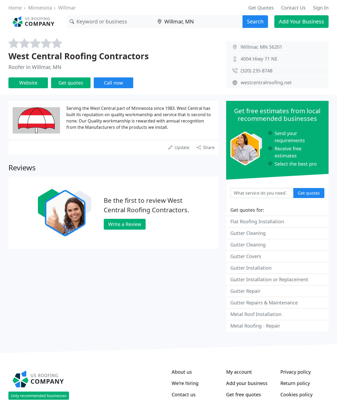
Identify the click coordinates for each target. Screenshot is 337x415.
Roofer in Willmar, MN (34, 67)
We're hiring (185, 383)
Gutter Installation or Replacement (269, 279)
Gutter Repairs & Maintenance (264, 302)
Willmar (67, 7)
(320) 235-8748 (256, 70)
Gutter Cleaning (248, 233)
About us (182, 372)
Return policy (295, 383)
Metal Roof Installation (255, 314)
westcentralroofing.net (266, 82)
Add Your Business (301, 21)
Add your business (246, 383)
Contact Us (293, 7)
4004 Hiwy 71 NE (259, 59)
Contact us (184, 394)
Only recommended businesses (39, 395)
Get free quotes (243, 394)
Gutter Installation (251, 268)
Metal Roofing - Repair (255, 326)
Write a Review (124, 224)
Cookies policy (296, 394)
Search (255, 21)
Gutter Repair (245, 291)
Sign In (321, 7)
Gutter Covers (245, 256)
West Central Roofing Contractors (78, 56)
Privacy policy (295, 372)
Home (15, 7)
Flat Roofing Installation (257, 221)
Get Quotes (261, 7)
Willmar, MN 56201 (261, 47)
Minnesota (40, 7)
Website (28, 83)
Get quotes (70, 83)
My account (239, 372)
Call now (113, 83)
